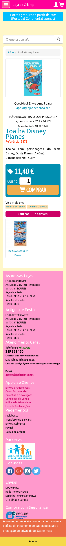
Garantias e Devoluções (19, 395)
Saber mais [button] (44, 530)
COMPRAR (36, 190)
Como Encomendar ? (17, 391)
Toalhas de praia (37, 206)
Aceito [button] (33, 541)
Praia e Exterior (15, 206)
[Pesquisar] (58, 39)
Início (11, 52)
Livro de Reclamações (18, 406)
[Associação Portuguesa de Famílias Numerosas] (20, 459)
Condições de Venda (17, 398)
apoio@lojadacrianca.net (33, 108)
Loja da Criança (23, 4)
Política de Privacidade (18, 402)
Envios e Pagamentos (18, 387)
